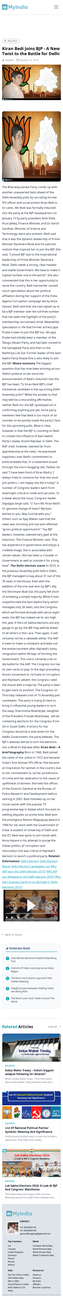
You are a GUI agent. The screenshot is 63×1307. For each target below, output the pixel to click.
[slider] (31, 913)
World (35, 1241)
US (9, 1246)
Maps (10, 1290)
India (10, 1270)
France (11, 1258)
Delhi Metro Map (16, 1278)
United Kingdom (15, 1252)
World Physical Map (42, 1249)
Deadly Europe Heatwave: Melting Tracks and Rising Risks (30, 990)
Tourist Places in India (18, 1284)
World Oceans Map (42, 1252)
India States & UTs (16, 1287)
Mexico (11, 1265)
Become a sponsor (42, 1287)
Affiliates (37, 1284)
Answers (37, 1278)
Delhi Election (30, 861)
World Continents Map (43, 1255)
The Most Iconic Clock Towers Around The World (30, 1000)
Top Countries (15, 1241)
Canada (12, 1249)
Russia (11, 1261)
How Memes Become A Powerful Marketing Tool (32, 959)
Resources (38, 1270)
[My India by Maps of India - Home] (15, 7)
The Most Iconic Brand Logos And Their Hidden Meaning (29, 980)
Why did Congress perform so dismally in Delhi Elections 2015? (31, 882)
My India (37, 1281)
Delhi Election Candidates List (30, 866)
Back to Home (13, 934)
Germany (12, 1255)
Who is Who (13, 1281)
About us (37, 1275)
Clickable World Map (42, 1246)
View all (53, 1026)
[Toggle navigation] (56, 7)
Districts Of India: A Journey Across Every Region (30, 970)
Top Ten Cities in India (18, 1275)
